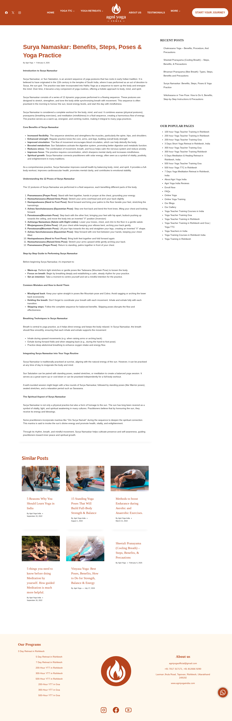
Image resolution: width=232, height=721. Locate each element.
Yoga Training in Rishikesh (178, 239)
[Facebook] (6, 12)
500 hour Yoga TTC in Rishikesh (181, 167)
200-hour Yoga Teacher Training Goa (183, 139)
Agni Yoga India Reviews (177, 183)
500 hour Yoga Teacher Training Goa (183, 163)
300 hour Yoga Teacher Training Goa (183, 147)
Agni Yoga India (35, 513)
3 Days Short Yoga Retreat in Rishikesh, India (187, 143)
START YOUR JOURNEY (210, 12)
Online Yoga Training (175, 199)
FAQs (167, 191)
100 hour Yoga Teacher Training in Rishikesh (187, 131)
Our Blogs (170, 203)
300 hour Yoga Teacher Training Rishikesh (186, 151)
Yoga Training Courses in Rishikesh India (185, 235)
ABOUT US (135, 12)
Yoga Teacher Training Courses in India (184, 211)
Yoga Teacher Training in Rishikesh (182, 219)
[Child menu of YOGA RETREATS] (80, 16)
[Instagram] (19, 12)
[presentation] (41, 478)
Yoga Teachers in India (176, 231)
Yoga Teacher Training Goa (178, 215)
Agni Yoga (29, 63)
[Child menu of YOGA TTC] (60, 16)
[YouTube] (128, 710)
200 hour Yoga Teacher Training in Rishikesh (187, 135)
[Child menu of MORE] (171, 16)
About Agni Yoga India (176, 179)
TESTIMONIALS (156, 12)
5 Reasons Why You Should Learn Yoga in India (40, 503)
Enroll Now (170, 187)
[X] (13, 12)
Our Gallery (170, 207)
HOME (50, 12)
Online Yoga (171, 195)
